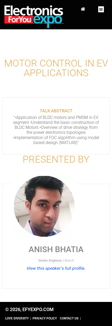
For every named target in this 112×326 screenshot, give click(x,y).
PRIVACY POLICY (45, 318)
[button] (101, 9)
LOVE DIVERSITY (17, 318)
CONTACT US (69, 318)
